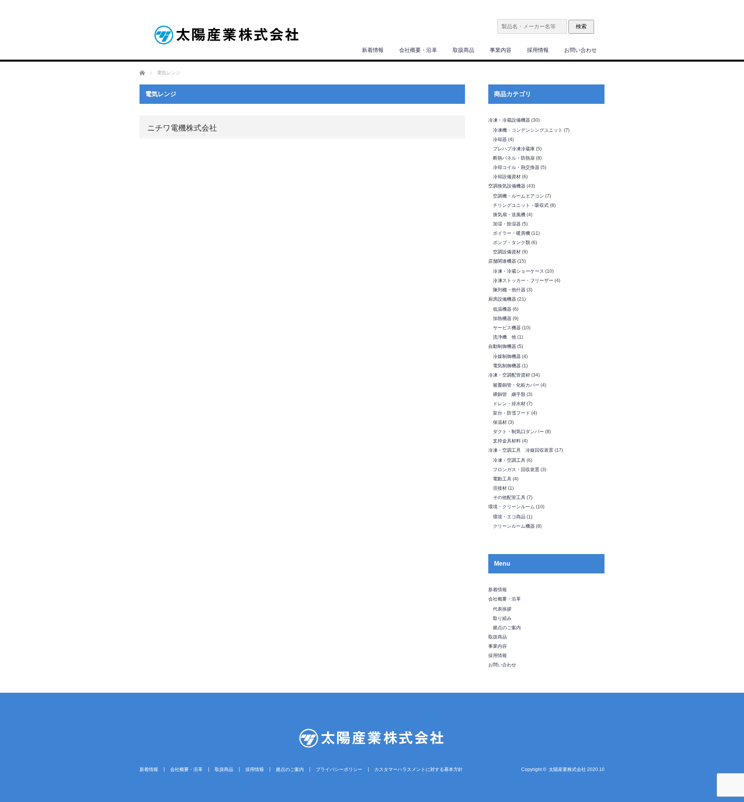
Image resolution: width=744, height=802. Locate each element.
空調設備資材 (507, 252)
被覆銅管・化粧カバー (516, 385)
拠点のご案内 (507, 627)
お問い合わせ (580, 50)
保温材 (500, 422)
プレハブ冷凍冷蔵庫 (514, 148)
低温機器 (502, 309)
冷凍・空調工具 (509, 460)
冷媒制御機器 (507, 356)
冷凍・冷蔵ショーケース (518, 271)
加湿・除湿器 (507, 224)
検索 (581, 26)
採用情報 (538, 50)
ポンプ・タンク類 (511, 242)
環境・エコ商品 (509, 517)
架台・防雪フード (511, 413)
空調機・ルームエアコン (518, 196)
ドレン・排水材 (509, 403)
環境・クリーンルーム (511, 506)
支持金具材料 (507, 441)
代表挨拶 (502, 609)
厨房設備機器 (502, 299)
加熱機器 (502, 318)
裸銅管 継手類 (509, 394)
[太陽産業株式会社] (226, 35)
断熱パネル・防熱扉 (514, 158)
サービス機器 (507, 327)
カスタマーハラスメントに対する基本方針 (418, 769)
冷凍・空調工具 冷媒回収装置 (520, 450)
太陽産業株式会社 (567, 769)
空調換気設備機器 (506, 186)
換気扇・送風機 (509, 214)
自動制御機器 (502, 346)
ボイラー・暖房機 (511, 233)
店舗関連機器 (502, 261)
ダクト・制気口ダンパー (518, 431)
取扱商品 (463, 50)
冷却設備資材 (507, 176)
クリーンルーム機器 (514, 526)
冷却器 (500, 139)
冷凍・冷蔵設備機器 (509, 120)
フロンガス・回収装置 (516, 469)
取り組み (502, 618)
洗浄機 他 (504, 337)
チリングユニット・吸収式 (521, 205)
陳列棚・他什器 (509, 290)
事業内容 (501, 50)
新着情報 (373, 50)
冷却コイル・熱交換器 (516, 167)
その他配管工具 (509, 497)
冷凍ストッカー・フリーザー (523, 280)
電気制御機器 (507, 365)
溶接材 (500, 488)
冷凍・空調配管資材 (509, 375)
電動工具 (502, 479)
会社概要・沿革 (418, 50)
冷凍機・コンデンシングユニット (528, 130)
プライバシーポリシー (339, 769)
